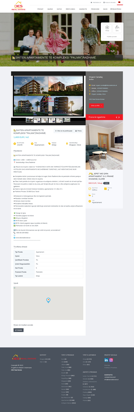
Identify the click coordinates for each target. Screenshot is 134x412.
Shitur (85, 364)
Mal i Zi (42, 362)
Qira (84, 362)
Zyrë (62, 359)
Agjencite (83, 9)
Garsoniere (64, 386)
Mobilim (85, 379)
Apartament (65, 400)
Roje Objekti (87, 395)
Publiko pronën (110, 2)
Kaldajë (85, 398)
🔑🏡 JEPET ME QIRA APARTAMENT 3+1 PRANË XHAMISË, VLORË (101, 176)
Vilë (62, 362)
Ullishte (63, 364)
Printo (79, 131)
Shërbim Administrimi (90, 381)
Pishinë (85, 400)
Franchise (95, 9)
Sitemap (107, 365)
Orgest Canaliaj (96, 77)
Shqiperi (42, 359)
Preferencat (97, 2)
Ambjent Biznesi (66, 403)
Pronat (40, 9)
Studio (63, 373)
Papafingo (64, 378)
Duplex (63, 395)
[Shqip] (120, 2)
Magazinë (64, 381)
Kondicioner (87, 389)
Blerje (50, 9)
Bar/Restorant (66, 397)
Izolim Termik (87, 376)
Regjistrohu (116, 9)
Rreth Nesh (70, 9)
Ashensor (86, 387)
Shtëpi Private (66, 375)
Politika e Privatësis (110, 367)
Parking (85, 392)
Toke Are (64, 370)
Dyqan (63, 392)
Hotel (63, 384)
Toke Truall (64, 367)
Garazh (63, 389)
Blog (105, 9)
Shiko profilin (95, 105)
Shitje (59, 9)
